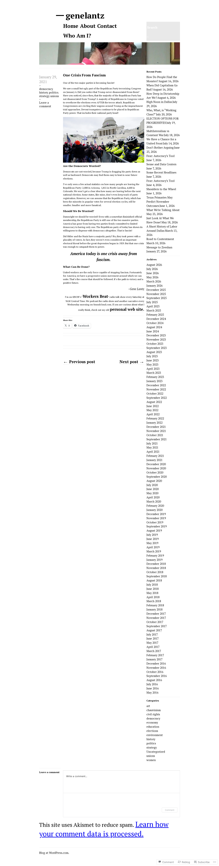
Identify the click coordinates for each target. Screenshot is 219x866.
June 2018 (152, 589)
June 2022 (152, 406)
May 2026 (152, 277)
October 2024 (154, 323)
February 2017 (155, 655)
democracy (46, 89)
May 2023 (152, 364)
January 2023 (154, 381)
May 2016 (152, 692)
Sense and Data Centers (161, 164)
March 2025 (153, 310)
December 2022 (156, 385)
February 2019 (155, 555)
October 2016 (154, 672)
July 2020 (152, 485)
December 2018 (156, 564)
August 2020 (154, 481)
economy (152, 722)
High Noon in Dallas (159, 102)
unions (54, 96)
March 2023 (153, 372)
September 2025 (156, 298)
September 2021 (156, 439)
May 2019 (152, 543)
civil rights (153, 714)
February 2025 (155, 314)
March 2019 (153, 551)
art (148, 706)
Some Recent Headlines (161, 172)
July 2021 (152, 443)
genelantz (83, 15)
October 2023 (154, 343)
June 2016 (152, 688)
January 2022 (154, 422)
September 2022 (156, 397)
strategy (44, 96)
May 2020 (152, 493)
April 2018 (153, 597)
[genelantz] (109, 63)
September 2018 (156, 576)
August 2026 (154, 265)
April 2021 (153, 451)
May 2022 (152, 410)
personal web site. (127, 309)
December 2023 (156, 335)
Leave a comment (45, 104)
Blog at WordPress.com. (54, 853)
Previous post (79, 362)
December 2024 (156, 319)
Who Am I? (77, 35)
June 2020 (152, 489)
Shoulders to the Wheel (161, 189)
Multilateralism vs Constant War (157, 133)
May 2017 (152, 642)
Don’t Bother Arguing (160, 147)
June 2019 (152, 539)
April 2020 (153, 497)
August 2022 (154, 402)
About (87, 25)
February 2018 (155, 605)
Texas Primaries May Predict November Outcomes (159, 202)
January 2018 (154, 609)
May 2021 (152, 447)
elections (152, 731)
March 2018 (153, 601)
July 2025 (152, 302)
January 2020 (154, 510)
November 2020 (156, 468)
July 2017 (152, 634)
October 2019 (154, 522)
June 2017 (152, 638)
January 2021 (154, 460)
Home (70, 25)
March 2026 (153, 281)
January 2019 (154, 560)
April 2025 (153, 306)
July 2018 (152, 584)
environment (154, 735)
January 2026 (154, 285)
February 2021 (155, 456)
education (152, 726)
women (151, 760)
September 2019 (156, 526)
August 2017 (154, 630)
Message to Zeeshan (159, 247)
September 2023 (156, 348)
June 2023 (152, 360)
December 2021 (156, 427)
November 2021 (156, 431)
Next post (131, 362)
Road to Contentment (160, 239)
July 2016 (152, 684)
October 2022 (154, 393)
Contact (107, 25)
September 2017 (156, 626)
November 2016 (156, 667)
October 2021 (154, 435)
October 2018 (154, 572)
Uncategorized (155, 751)
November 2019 (156, 518)
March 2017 (153, 651)
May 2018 (152, 593)
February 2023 (155, 377)
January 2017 (154, 659)
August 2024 (154, 327)
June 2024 (152, 331)
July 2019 (152, 534)
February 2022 (155, 418)
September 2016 (156, 676)
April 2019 (153, 547)
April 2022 (153, 414)
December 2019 (156, 514)
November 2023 (156, 339)
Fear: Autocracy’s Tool (160, 156)
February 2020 (155, 505)
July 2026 (152, 269)
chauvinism (153, 710)
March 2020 (153, 501)
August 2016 (154, 680)
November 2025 (156, 294)
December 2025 (156, 290)
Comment (169, 810)
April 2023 (153, 368)
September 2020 (156, 476)
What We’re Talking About (163, 210)
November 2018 (156, 568)
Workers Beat (95, 296)
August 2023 (154, 352)
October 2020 (154, 472)
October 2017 (154, 622)
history (43, 92)
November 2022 (156, 389)
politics (53, 92)
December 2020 (156, 464)
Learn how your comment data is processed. (104, 828)
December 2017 (156, 613)
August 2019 (154, 530)
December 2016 (156, 663)
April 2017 (153, 647)
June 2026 (152, 273)
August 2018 (154, 580)
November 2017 (156, 618)
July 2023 (152, 356)
